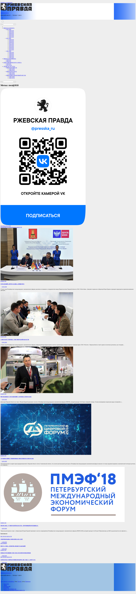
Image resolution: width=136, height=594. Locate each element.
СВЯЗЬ (5, 585)
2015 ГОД (11, 46)
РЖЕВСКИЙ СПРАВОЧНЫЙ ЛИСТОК (16, 75)
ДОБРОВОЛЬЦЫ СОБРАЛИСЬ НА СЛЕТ (12, 539)
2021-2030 (8, 29)
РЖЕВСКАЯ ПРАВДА (5, 12)
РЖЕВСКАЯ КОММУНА (9, 58)
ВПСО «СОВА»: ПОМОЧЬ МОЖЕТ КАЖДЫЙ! (13, 546)
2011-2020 (8, 38)
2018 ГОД (11, 42)
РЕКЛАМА (6, 584)
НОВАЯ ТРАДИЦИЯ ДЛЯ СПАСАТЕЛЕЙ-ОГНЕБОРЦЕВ (16, 553)
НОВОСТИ (3, 281)
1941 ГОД (11, 57)
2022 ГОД (11, 35)
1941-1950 (8, 51)
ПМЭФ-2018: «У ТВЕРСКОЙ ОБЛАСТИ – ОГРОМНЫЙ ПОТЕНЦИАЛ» (19, 525)
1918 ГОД (8, 61)
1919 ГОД (8, 60)
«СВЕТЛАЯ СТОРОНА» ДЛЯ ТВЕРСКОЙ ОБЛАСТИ (15, 339)
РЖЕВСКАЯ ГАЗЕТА (11, 71)
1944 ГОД (11, 53)
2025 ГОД (11, 32)
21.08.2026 (4, 542)
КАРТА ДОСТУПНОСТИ (9, 589)
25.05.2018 (4, 286)
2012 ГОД (11, 49)
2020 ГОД (11, 39)
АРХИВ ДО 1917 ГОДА (9, 66)
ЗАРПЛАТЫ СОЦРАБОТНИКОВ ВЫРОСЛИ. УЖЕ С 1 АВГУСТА (18, 559)
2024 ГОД (11, 33)
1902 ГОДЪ (12, 76)
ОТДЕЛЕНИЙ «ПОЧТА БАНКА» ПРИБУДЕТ (13, 284)
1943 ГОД (11, 55)
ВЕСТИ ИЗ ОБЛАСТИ (6, 536)
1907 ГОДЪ (12, 69)
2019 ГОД (11, 40)
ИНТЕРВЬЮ (4, 543)
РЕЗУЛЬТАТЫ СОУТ (6, 226)
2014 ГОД (11, 47)
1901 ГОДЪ (12, 78)
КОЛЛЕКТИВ (6, 586)
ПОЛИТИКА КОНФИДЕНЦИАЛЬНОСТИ (11, 227)
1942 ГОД (11, 56)
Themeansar (28, 581)
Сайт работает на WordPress (7, 581)
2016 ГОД (11, 44)
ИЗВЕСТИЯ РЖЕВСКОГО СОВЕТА (12, 62)
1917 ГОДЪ (9, 65)
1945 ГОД (11, 52)
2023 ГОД (11, 34)
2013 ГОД (11, 48)
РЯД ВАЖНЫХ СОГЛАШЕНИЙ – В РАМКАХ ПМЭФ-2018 (16, 396)
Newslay (20, 581)
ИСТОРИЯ (6, 587)
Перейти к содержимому (7, 2)
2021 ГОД (11, 37)
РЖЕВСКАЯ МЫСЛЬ (11, 67)
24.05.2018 (4, 461)
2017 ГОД (11, 43)
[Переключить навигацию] (3, 21)
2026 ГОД (11, 30)
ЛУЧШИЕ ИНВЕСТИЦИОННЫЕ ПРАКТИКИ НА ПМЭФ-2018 (17, 458)
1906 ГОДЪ (12, 70)
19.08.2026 (4, 548)
